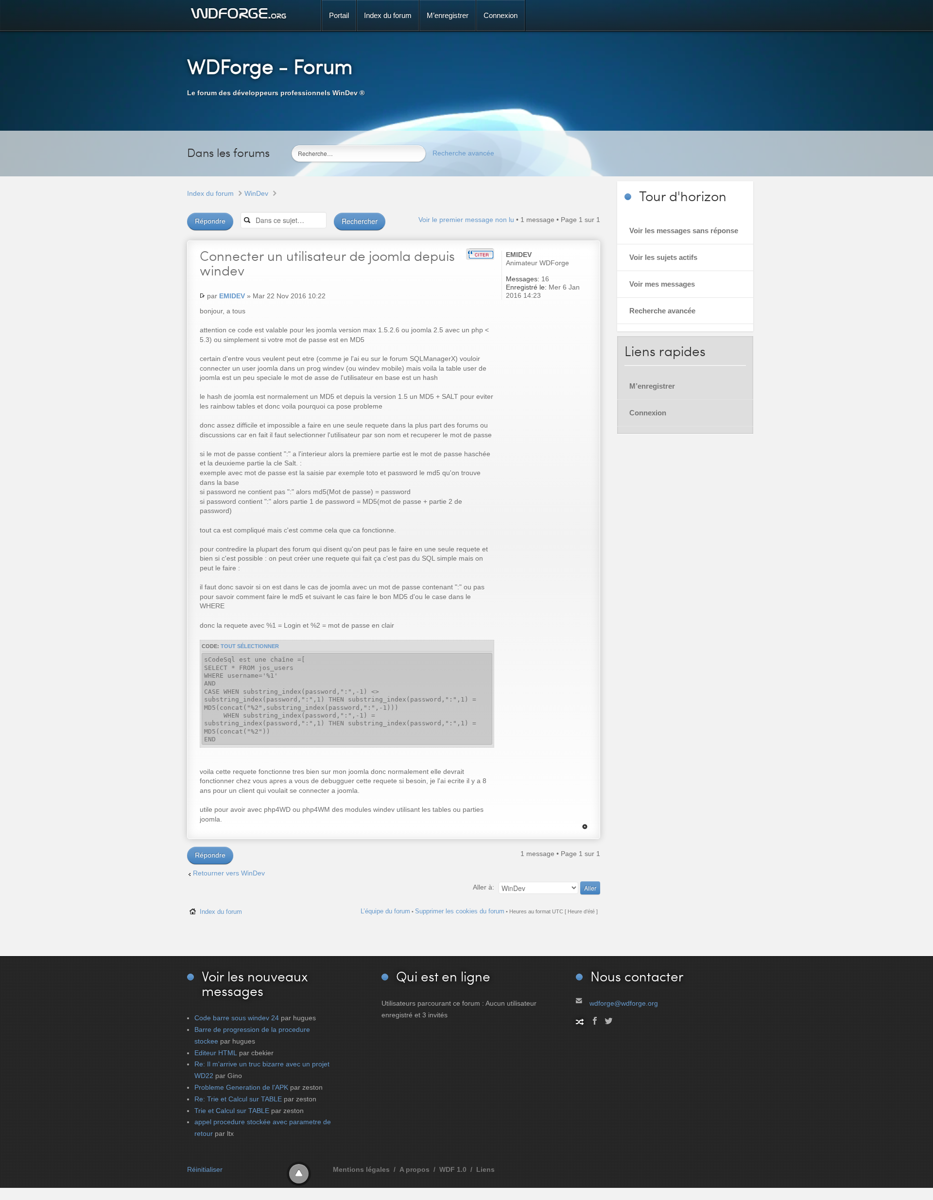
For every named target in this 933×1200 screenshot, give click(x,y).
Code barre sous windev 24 (236, 1018)
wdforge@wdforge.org (623, 1003)
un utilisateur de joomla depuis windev (327, 262)
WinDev (256, 193)
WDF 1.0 (452, 1169)
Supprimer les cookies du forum (459, 911)
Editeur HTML (215, 1053)
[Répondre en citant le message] (480, 254)
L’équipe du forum (385, 911)
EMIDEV (232, 296)
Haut (584, 826)
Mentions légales (361, 1169)
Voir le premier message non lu (466, 219)
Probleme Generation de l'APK (241, 1087)
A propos (414, 1169)
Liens (485, 1169)
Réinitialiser (205, 1169)
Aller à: (483, 887)
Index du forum (210, 193)
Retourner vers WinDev (229, 873)
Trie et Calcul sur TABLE (231, 1110)
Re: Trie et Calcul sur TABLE (238, 1099)
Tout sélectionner (250, 646)
